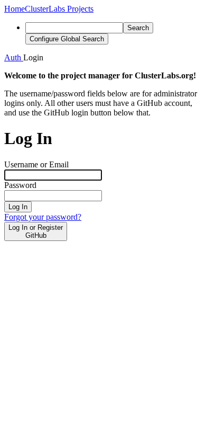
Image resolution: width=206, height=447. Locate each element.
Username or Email (36, 164)
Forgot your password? (42, 216)
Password (20, 185)
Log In (17, 207)
